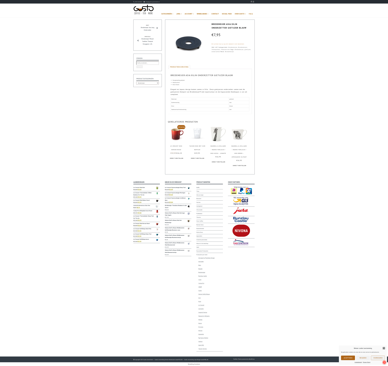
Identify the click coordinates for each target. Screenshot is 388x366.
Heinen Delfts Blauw (204, 294)
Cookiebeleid (358, 362)
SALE (197, 247)
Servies (198, 202)
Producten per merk (201, 254)
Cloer (199, 279)
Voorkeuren (377, 358)
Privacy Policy (366, 362)
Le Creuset (201, 305)
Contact (215, 14)
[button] (384, 348)
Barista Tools (199, 225)
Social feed (227, 14)
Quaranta (201, 334)
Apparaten (199, 236)
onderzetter (216, 51)
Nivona (200, 330)
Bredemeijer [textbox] (147, 83)
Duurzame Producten (202, 251)
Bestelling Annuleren (194, 364)
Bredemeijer (232, 47)
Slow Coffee (199, 221)
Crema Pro (201, 283)
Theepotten (216, 49)
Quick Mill (201, 345)
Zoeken (139, 67)
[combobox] (147, 83)
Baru (199, 265)
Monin (200, 323)
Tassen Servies (202, 349)
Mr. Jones (200, 327)
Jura (178, 14)
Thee (197, 191)
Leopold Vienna (202, 312)
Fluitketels (199, 213)
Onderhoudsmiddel (201, 239)
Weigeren (363, 358)
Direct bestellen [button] (176, 158)
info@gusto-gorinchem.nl (152, 2)
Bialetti (200, 269)
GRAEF (200, 287)
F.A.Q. (251, 14)
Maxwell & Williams (204, 316)
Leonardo (201, 308)
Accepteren (348, 358)
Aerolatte (201, 261)
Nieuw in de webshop (202, 243)
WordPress (252, 359)
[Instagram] (254, 2)
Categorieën (166, 14)
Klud (199, 301)
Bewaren (198, 198)
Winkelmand (202, 14)
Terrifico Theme (237, 359)
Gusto (200, 290)
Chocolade (199, 210)
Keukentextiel (200, 228)
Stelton (200, 341)
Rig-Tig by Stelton (203, 338)
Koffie (197, 187)
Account (189, 14)
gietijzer (248, 49)
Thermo (198, 217)
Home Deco (199, 232)
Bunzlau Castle (202, 276)
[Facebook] (251, 2)
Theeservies (225, 49)
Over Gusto (240, 14)
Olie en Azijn (199, 195)
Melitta (200, 319)
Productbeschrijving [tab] (179, 67)
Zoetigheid (199, 206)
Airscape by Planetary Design (206, 258)
